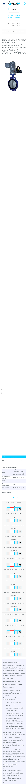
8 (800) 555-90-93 (14, 17)
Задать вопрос (15, 497)
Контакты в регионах (14, 11)
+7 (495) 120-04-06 (14, 15)
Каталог (1, 392)
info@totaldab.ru (14, 20)
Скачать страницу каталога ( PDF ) (14, 457)
